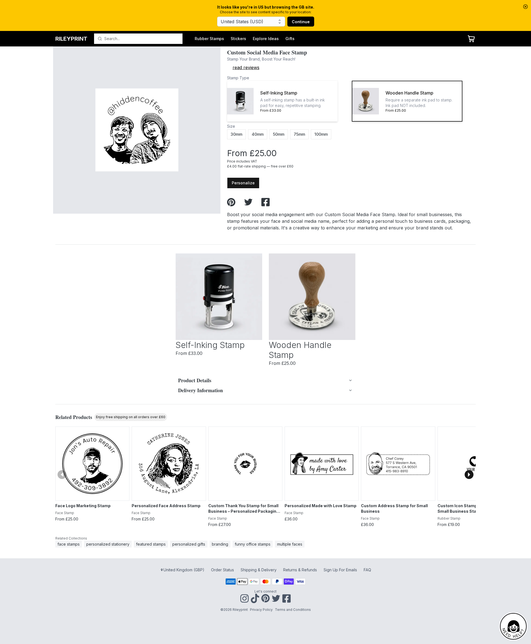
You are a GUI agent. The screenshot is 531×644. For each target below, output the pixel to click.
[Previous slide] (62, 474)
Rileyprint (71, 38)
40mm (258, 134)
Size (231, 126)
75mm (299, 134)
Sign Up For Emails (340, 569)
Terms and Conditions (293, 610)
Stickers (238, 38)
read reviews (246, 67)
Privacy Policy (261, 610)
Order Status (222, 569)
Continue (301, 21)
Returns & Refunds (300, 569)
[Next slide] (469, 474)
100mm (321, 134)
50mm (278, 134)
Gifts (290, 38)
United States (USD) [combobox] (242, 21)
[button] (282, 101)
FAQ (367, 569)
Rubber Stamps (209, 38)
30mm (236, 134)
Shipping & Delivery (259, 569)
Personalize (243, 182)
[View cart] (471, 38)
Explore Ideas (266, 38)
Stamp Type (238, 77)
